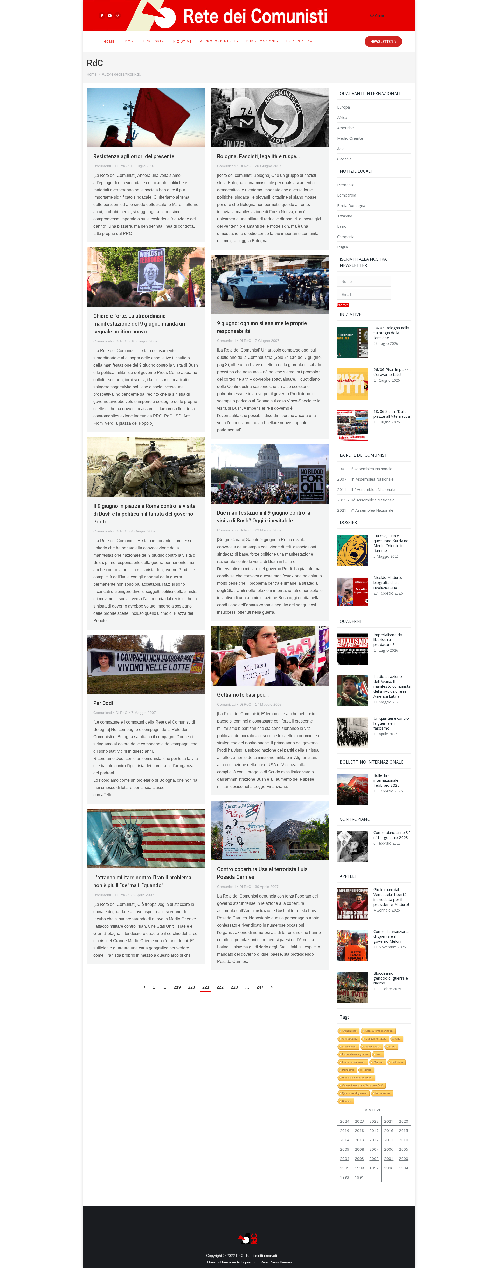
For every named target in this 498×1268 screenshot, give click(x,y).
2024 (344, 1121)
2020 (403, 1121)
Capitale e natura (376, 1038)
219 (177, 987)
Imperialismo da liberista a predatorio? (388, 639)
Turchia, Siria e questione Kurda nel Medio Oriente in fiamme (391, 543)
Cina (397, 1038)
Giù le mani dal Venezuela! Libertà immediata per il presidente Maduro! (391, 897)
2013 (359, 1139)
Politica (367, 1069)
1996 (388, 1167)
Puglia (342, 247)
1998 (359, 1167)
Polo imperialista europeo (357, 1077)
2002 (374, 1158)
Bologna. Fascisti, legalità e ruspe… (258, 156)
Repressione (382, 1093)
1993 (344, 1177)
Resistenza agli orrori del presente (133, 156)
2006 (388, 1149)
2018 (359, 1130)
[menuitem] (109, 41)
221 (205, 987)
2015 (403, 1130)
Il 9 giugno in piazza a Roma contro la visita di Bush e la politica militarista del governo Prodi (144, 514)
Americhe (345, 127)
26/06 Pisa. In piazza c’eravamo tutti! (392, 372)
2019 (344, 1130)
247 (260, 987)
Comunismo (349, 1046)
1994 (403, 1167)
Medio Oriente (350, 138)
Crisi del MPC (373, 1046)
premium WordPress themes (268, 1262)
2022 (374, 1121)
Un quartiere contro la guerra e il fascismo (391, 723)
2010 (403, 1139)
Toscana (344, 215)
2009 (344, 1149)
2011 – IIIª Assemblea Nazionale (366, 489)
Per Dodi (103, 703)
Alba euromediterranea (379, 1030)
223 (234, 987)
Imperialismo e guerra (355, 1054)
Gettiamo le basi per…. (243, 695)
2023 (359, 1121)
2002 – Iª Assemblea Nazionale (364, 468)
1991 (359, 1177)
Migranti (378, 1062)
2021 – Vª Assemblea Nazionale (365, 510)
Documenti (102, 166)
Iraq (378, 1054)
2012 (374, 1139)
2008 (359, 1149)
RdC (95, 63)
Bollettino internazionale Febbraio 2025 (387, 780)
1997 (374, 1167)
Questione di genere (354, 1093)
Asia (340, 148)
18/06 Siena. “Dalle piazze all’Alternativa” (392, 414)
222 (220, 987)
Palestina (397, 1062)
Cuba (392, 1046)
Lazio (342, 226)
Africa (342, 117)
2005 (403, 1149)
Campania (345, 236)
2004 (344, 1158)
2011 (388, 1139)
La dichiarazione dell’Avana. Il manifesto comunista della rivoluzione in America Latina (392, 686)
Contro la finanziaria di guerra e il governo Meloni (391, 936)
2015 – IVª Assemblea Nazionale (366, 499)
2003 (359, 1158)
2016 (388, 1130)
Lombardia (346, 195)
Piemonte (346, 184)
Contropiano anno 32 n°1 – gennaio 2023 (392, 835)
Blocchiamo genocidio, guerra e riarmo (391, 978)
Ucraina (346, 1101)
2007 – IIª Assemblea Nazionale (365, 479)
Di (121, 166)
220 (191, 987)
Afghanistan (349, 1030)
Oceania (344, 159)
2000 (403, 1158)
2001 (388, 1158)
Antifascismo (349, 1038)
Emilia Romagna (351, 205)
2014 (344, 1139)
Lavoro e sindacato (353, 1062)
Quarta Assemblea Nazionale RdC (362, 1085)
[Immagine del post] (352, 343)
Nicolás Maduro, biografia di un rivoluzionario (388, 582)
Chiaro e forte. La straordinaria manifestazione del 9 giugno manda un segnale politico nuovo (139, 324)
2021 (388, 1121)
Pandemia (348, 1069)
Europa (343, 107)
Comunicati (226, 166)
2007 (374, 1149)
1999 (344, 1167)
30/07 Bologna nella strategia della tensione (391, 332)
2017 (374, 1130)
